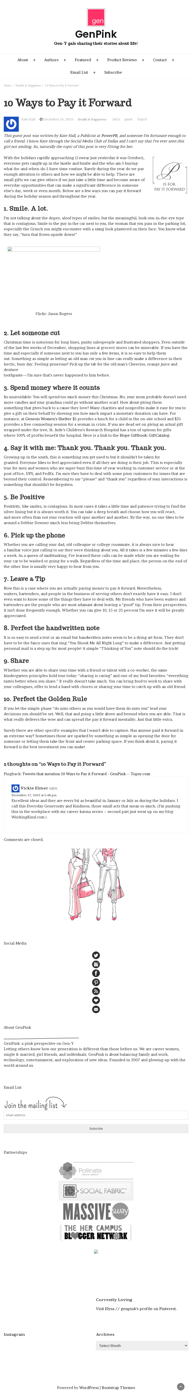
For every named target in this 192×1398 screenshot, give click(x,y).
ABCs (116, 119)
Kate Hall (28, 119)
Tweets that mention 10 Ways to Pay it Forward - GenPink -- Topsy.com (86, 773)
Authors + (55, 59)
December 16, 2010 (58, 119)
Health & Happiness (92, 119)
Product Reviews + (125, 59)
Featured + (87, 59)
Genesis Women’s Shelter (48, 418)
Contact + (163, 59)
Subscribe (113, 72)
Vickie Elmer (34, 787)
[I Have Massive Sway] (96, 1211)
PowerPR (109, 135)
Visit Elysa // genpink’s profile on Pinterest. (136, 1308)
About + (27, 59)
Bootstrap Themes (118, 1387)
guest (128, 119)
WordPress (89, 1387)
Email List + (83, 72)
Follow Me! (52, 1346)
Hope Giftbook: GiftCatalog (144, 435)
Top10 (142, 119)
